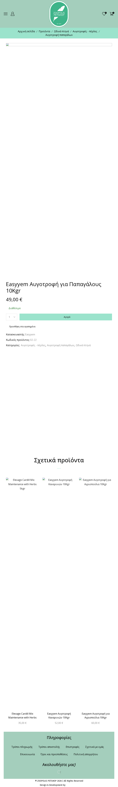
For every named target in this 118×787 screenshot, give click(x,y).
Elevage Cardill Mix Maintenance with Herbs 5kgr (22, 717)
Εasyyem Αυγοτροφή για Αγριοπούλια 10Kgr (96, 715)
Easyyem (30, 334)
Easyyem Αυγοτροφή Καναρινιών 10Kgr (59, 715)
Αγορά (67, 316)
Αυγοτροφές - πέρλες (85, 31)
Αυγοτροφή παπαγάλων (59, 35)
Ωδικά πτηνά (61, 31)
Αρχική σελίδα (26, 31)
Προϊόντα (44, 31)
